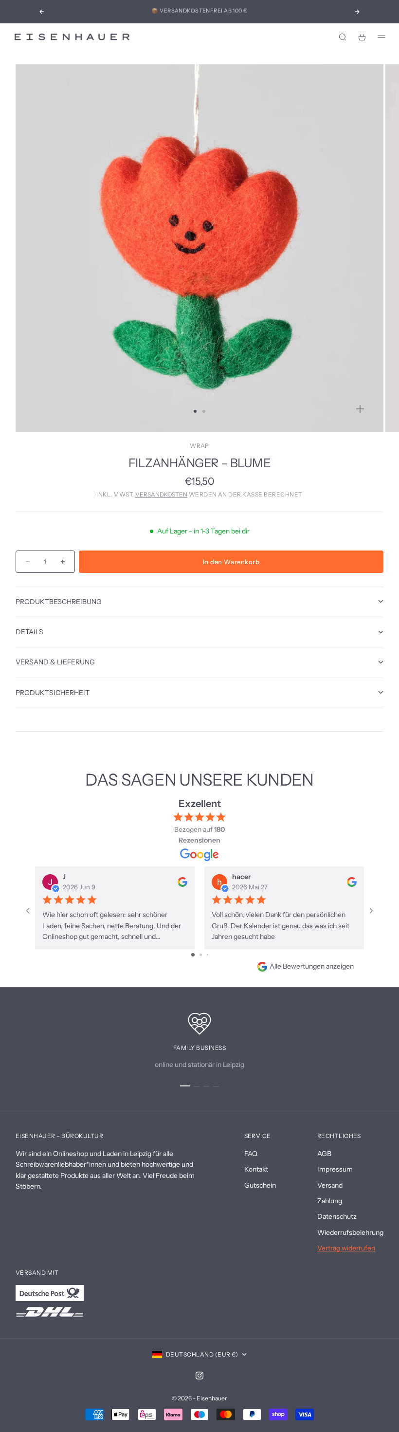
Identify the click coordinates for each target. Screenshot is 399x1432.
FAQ (250, 1153)
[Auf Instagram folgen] (199, 1375)
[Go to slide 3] (207, 954)
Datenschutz (337, 1216)
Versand (330, 1185)
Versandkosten (161, 494)
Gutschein (260, 1185)
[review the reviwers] (182, 881)
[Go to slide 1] (193, 954)
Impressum (335, 1169)
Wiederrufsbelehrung (350, 1232)
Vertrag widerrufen (346, 1248)
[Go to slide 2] (201, 955)
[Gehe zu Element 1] (185, 1085)
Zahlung (329, 1200)
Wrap (199, 445)
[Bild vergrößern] (360, 409)
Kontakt (256, 1169)
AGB (324, 1153)
